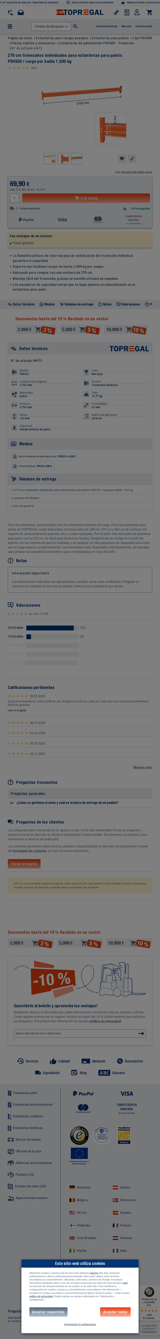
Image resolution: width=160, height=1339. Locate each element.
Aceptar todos (115, 1312)
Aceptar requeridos (48, 1312)
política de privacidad (41, 1296)
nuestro (94, 1273)
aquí (125, 1283)
